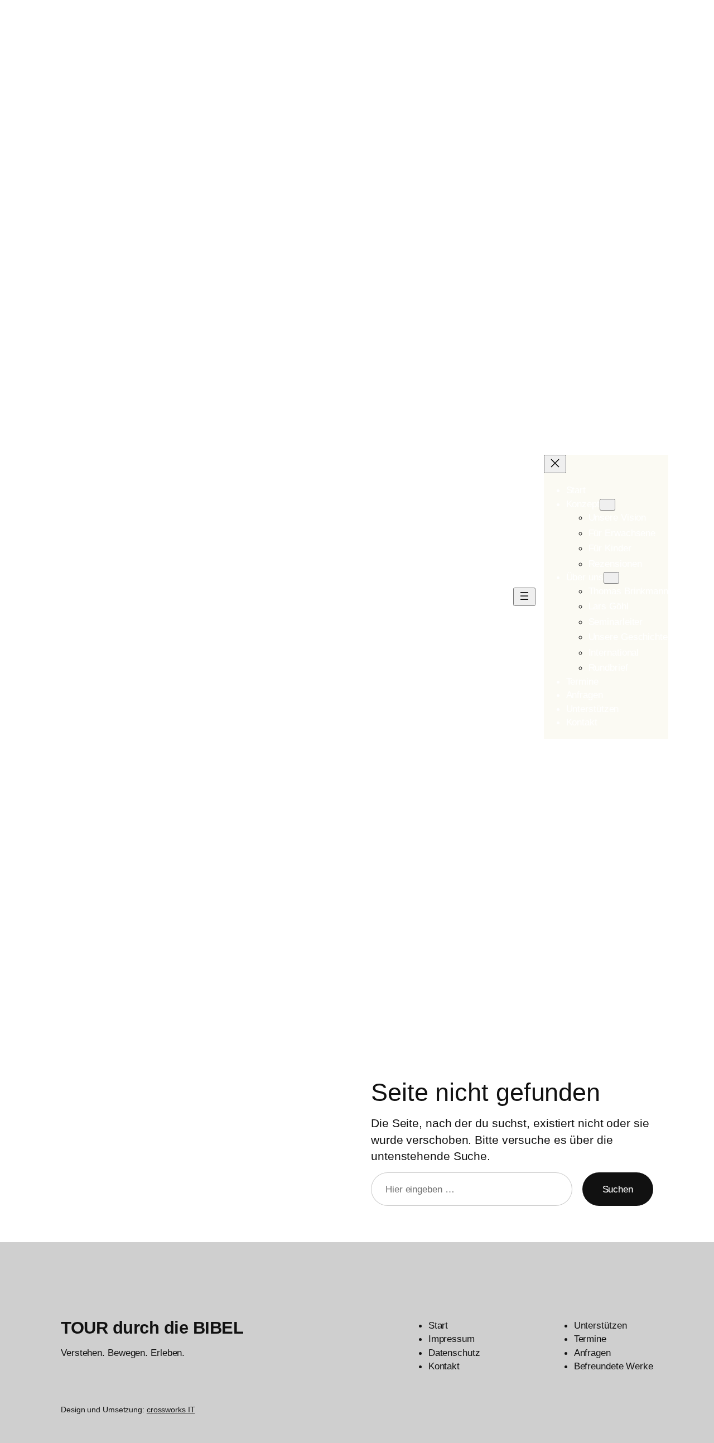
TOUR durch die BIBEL (152, 1328)
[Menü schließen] (555, 464)
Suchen (617, 1189)
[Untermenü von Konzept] (607, 505)
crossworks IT (171, 1409)
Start (576, 490)
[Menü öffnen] (524, 597)
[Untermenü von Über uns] (611, 578)
